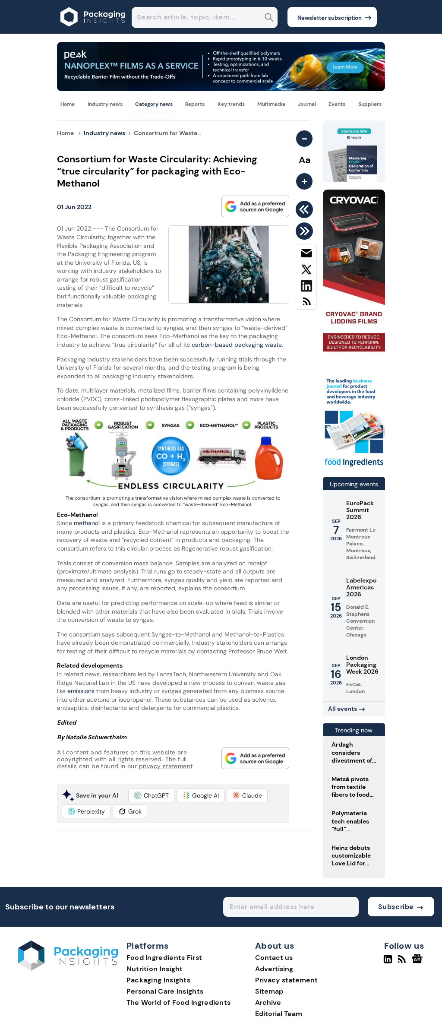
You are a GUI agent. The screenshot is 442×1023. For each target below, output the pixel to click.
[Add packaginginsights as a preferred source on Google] (255, 206)
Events (336, 104)
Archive (268, 1002)
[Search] (269, 18)
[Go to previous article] (306, 209)
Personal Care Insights (165, 991)
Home (67, 104)
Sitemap (269, 991)
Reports (195, 104)
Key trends (231, 104)
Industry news (105, 104)
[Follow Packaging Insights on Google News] (418, 962)
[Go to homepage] (68, 968)
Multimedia (271, 104)
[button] (151, 795)
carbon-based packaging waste (237, 344)
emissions (80, 690)
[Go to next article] (306, 231)
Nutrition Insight (154, 969)
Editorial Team (278, 1014)
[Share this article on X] (306, 271)
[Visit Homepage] (93, 31)
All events (342, 708)
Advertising (274, 969)
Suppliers (370, 104)
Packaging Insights (158, 980)
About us (275, 946)
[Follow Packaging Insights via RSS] (403, 962)
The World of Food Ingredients (178, 1002)
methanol (87, 522)
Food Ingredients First (164, 957)
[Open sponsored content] (221, 89)
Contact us (274, 957)
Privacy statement (286, 980)
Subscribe (396, 907)
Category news (154, 104)
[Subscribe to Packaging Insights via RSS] (306, 305)
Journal (307, 104)
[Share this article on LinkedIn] (306, 287)
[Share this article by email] (306, 255)
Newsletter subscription (329, 18)
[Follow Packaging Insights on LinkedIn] (388, 962)
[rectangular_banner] (354, 466)
